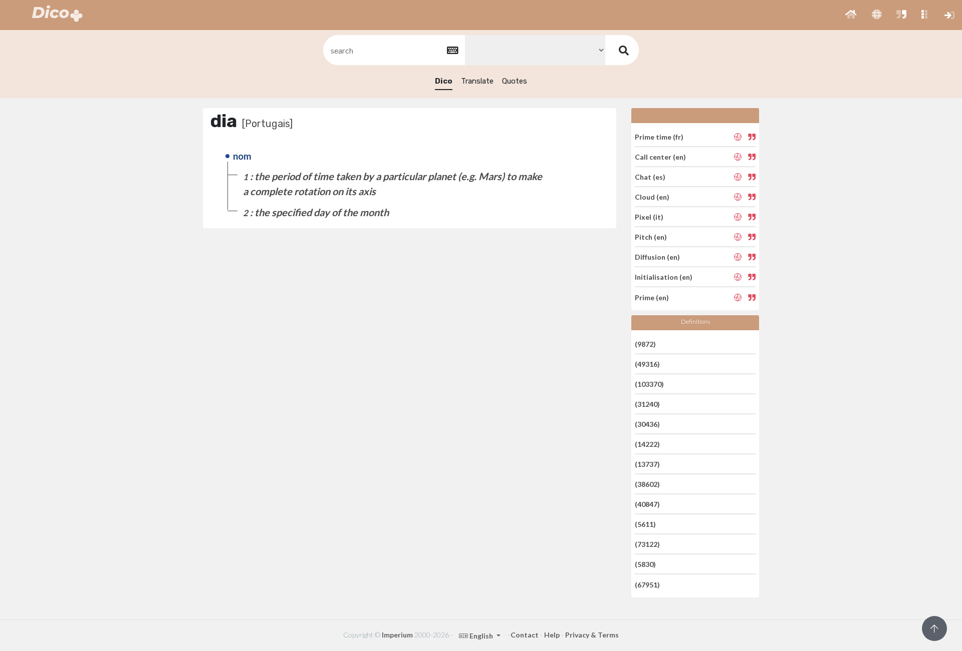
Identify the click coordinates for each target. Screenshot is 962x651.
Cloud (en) (652, 197)
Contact (525, 634)
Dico (443, 81)
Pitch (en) (651, 237)
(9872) (645, 343)
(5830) (645, 564)
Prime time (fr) (659, 136)
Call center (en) (660, 157)
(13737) (647, 464)
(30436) (647, 424)
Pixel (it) (649, 217)
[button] (851, 15)
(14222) (647, 444)
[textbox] (393, 50)
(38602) (647, 484)
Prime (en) (652, 297)
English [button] (481, 635)
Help (552, 634)
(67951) (647, 584)
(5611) (645, 524)
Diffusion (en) (657, 257)
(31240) (647, 404)
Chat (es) (650, 177)
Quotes (514, 81)
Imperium (397, 634)
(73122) (647, 544)
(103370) (649, 384)
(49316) (647, 364)
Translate (477, 81)
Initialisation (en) (663, 277)
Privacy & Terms (592, 634)
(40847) (647, 504)
